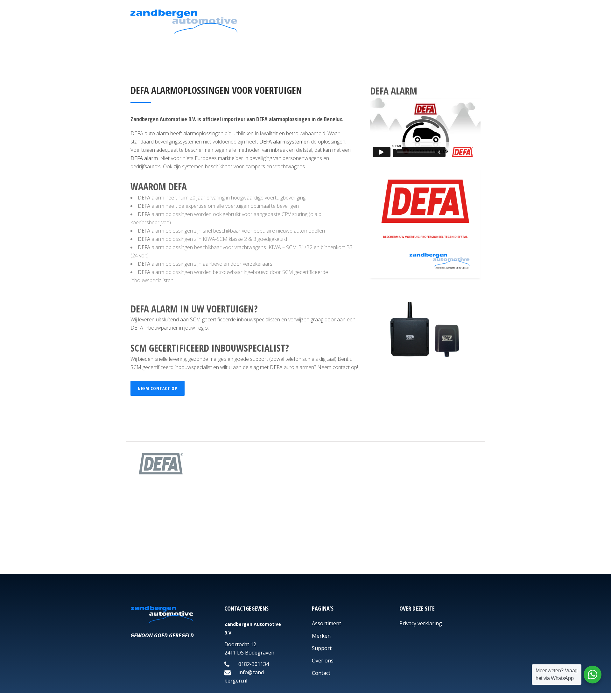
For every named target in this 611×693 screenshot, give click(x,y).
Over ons (323, 660)
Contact (321, 672)
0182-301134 (253, 664)
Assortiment (326, 623)
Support (322, 648)
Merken (321, 635)
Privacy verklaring (420, 623)
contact (341, 367)
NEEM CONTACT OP (157, 388)
